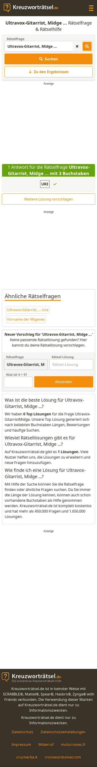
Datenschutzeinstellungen (63, 731)
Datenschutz (22, 731)
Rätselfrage (15, 39)
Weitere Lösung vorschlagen (48, 199)
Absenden (63, 381)
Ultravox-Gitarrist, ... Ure (27, 309)
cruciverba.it (26, 757)
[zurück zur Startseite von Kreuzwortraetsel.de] (33, 8)
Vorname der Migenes (26, 319)
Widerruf (46, 744)
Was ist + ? (16, 374)
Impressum (21, 744)
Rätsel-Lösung (63, 357)
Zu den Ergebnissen (51, 71)
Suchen (51, 58)
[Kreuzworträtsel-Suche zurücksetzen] (77, 46)
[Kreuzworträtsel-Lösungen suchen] (87, 46)
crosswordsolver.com (63, 757)
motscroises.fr (73, 744)
